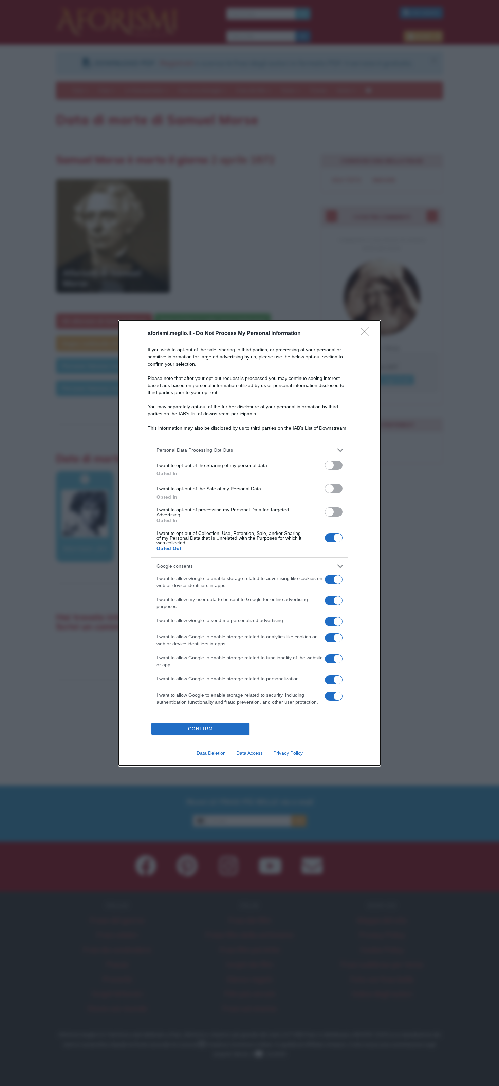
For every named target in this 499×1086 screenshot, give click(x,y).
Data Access (249, 753)
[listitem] (249, 450)
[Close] (367, 333)
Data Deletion (211, 753)
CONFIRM (200, 728)
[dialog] (249, 543)
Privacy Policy (288, 753)
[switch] (334, 465)
